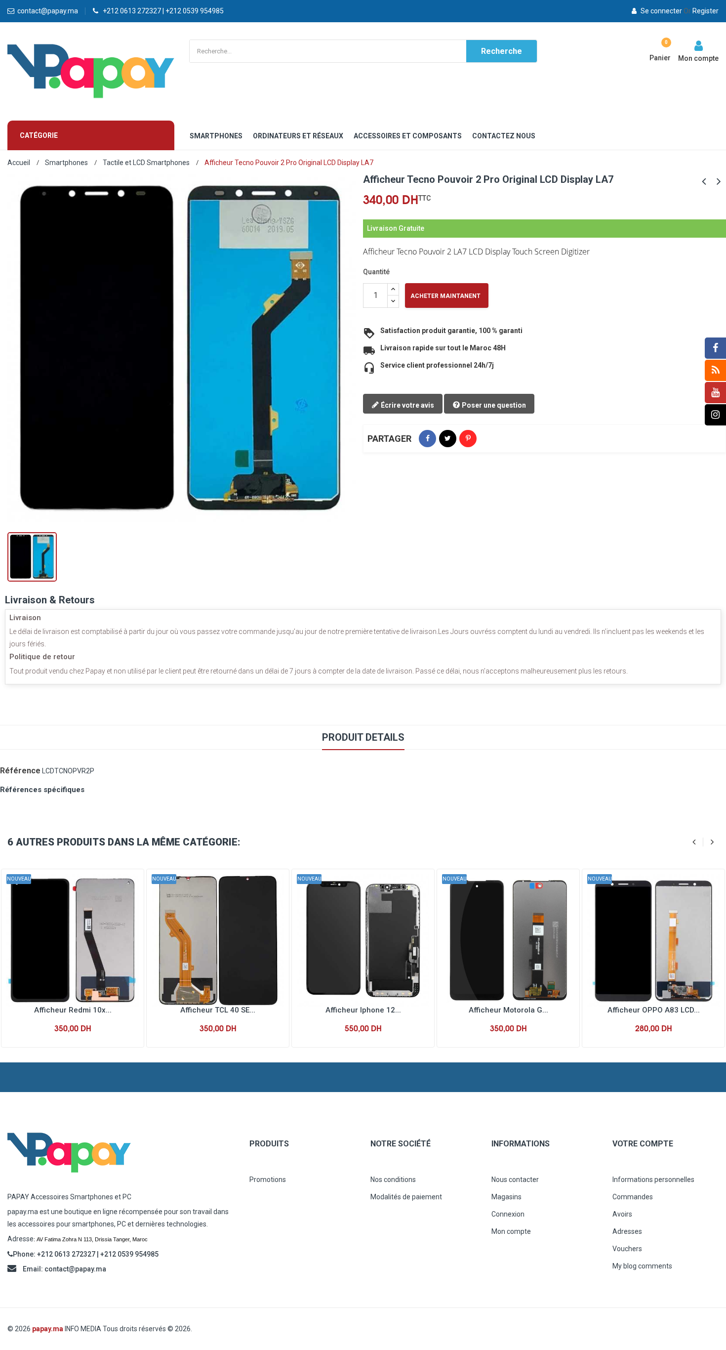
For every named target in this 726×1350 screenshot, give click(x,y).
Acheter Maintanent (445, 296)
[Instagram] (715, 414)
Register (701, 11)
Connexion (507, 1214)
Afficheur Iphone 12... (363, 1010)
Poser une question (493, 405)
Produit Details (363, 737)
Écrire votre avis (406, 405)
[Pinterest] (468, 438)
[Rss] (715, 370)
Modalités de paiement (406, 1197)
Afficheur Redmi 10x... (73, 1010)
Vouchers (627, 1249)
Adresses (627, 1231)
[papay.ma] (121, 1152)
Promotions (267, 1179)
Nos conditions (393, 1179)
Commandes (632, 1197)
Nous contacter (515, 1179)
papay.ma (47, 1329)
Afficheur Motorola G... (508, 1010)
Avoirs (622, 1214)
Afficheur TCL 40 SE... (217, 1010)
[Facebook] (715, 348)
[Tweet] (447, 438)
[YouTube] (715, 392)
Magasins (506, 1197)
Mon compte (511, 1231)
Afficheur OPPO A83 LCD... (653, 1010)
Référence (20, 770)
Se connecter (661, 11)
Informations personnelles (653, 1179)
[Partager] (427, 438)
